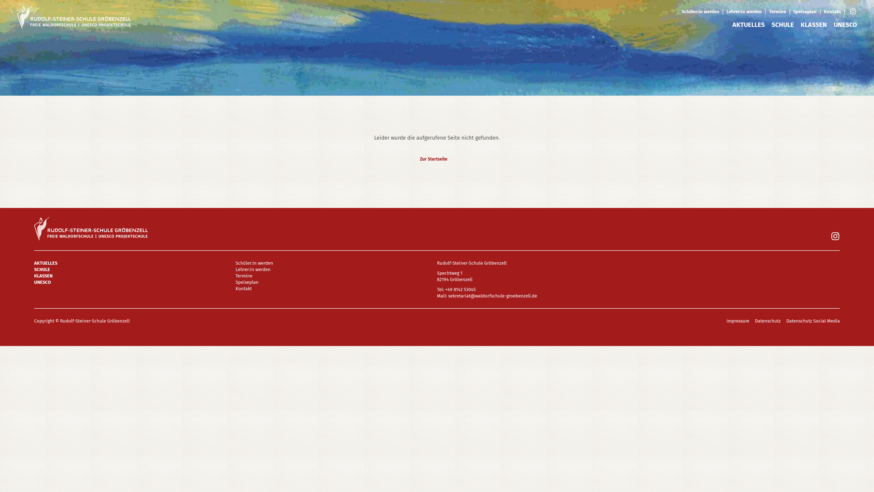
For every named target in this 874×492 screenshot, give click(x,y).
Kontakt (832, 11)
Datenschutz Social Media (813, 321)
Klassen (814, 24)
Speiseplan (805, 11)
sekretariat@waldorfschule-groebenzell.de (492, 296)
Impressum (738, 321)
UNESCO (845, 24)
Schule (783, 24)
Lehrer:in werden (744, 11)
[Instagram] (852, 11)
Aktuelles (748, 24)
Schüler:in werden (700, 11)
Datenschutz (768, 321)
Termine (777, 11)
